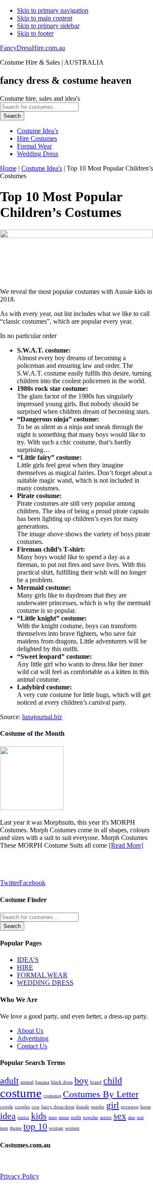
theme (16, 1128)
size (131, 1117)
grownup (130, 1106)
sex (119, 1116)
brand (96, 1082)
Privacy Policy (19, 1176)
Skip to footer (35, 33)
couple (6, 1106)
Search (12, 116)
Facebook (32, 882)
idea (8, 1116)
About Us (30, 1030)
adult (9, 1081)
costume (21, 1093)
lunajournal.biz (42, 716)
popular (90, 1117)
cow (35, 1106)
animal (27, 1082)
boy (81, 1081)
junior (23, 1117)
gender (98, 1106)
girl (112, 1105)
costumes (52, 1095)
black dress (62, 1082)
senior (106, 1117)
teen (4, 1128)
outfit (76, 1117)
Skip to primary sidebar (48, 25)
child (112, 1081)
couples (22, 1106)
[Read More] (126, 845)
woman (56, 1128)
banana (42, 1082)
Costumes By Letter (101, 1094)
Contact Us (32, 1046)
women (72, 1128)
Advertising (32, 1038)
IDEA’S (28, 959)
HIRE (25, 967)
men (52, 1117)
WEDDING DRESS (45, 982)
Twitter (9, 882)
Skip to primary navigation (52, 10)
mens (64, 1117)
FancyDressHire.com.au (32, 47)
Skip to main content (44, 18)
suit (140, 1117)
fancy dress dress (57, 1106)
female (82, 1106)
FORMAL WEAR (42, 975)
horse (145, 1106)
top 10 (35, 1127)
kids (39, 1116)
